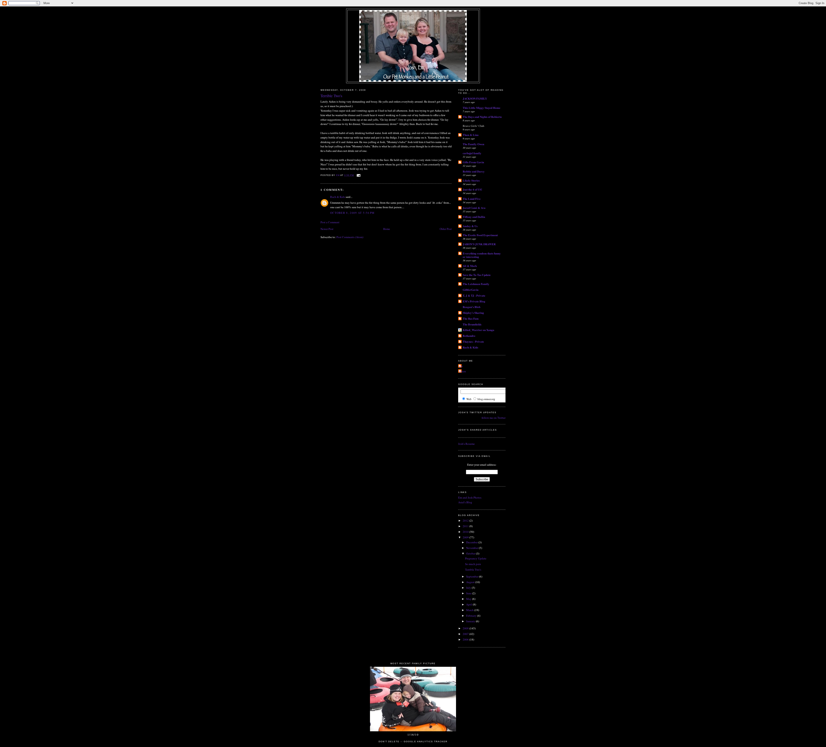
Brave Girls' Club (473, 126)
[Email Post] (358, 175)
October (471, 553)
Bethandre (469, 336)
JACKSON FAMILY (475, 98)
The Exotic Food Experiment (480, 235)
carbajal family (472, 153)
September (472, 576)
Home (386, 229)
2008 (466, 628)
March (470, 610)
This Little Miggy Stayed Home (481, 108)
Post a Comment (330, 222)
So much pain (473, 564)
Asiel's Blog (465, 502)
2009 (466, 537)
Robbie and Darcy (474, 171)
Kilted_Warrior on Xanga (478, 330)
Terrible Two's (473, 569)
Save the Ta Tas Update (477, 275)
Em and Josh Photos (469, 497)
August (470, 582)
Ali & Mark (470, 266)
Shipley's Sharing (473, 313)
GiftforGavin (470, 290)
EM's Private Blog (474, 301)
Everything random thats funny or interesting (482, 255)
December (472, 542)
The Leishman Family (476, 284)
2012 (466, 520)
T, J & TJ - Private (474, 295)
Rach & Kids (337, 197)
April (469, 604)
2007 (466, 634)
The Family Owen (473, 144)
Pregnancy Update (475, 558)
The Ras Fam (471, 318)
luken (462, 371)
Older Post (446, 229)
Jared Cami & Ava (474, 208)
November (472, 548)
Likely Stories (471, 180)
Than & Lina (471, 135)
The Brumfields (472, 324)
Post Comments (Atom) (349, 237)
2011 (466, 526)
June (469, 593)
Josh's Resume (466, 444)
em (461, 366)
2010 (466, 532)
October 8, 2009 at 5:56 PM (352, 213)
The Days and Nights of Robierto (482, 117)
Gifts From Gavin (473, 162)
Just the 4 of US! (472, 189)
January (471, 621)
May (469, 599)
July (469, 588)
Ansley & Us (470, 226)
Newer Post (327, 229)
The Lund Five (472, 199)
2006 (466, 639)
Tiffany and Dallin (474, 217)
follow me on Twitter (493, 418)
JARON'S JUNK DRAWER (479, 244)
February (471, 616)
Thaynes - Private (473, 341)
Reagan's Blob (471, 307)
